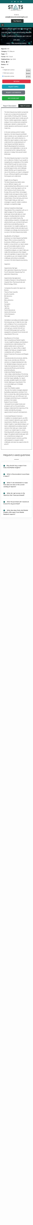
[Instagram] (18, 1)
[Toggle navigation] (2, 25)
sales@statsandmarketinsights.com (16, 17)
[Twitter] (15, 1)
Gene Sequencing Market (19, 43)
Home (8, 43)
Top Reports (17, 21)
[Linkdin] (21, 1)
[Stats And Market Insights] (16, 8)
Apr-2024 (8, 59)
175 (4, 54)
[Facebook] (12, 1)
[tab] (9, 106)
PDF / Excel (7, 56)
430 (5, 49)
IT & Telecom (8, 51)
